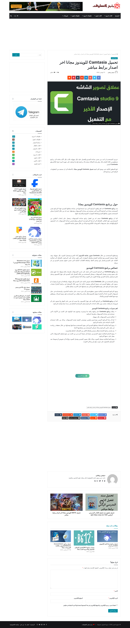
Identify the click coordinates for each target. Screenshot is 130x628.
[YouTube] (39, 625)
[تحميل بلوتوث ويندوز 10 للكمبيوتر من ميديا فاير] (27, 327)
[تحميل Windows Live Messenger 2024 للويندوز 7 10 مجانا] (36, 263)
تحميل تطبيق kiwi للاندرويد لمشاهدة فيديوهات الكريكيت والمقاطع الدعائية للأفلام (22, 271)
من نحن (22, 624)
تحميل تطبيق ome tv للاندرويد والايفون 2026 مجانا (19, 190)
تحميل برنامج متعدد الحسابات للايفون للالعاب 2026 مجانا (19, 238)
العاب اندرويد (108, 16)
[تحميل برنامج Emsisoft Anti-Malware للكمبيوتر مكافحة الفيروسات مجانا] (60, 536)
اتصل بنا (27, 624)
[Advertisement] (65, 34)
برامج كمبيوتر (107, 54)
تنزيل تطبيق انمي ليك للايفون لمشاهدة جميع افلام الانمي (20, 209)
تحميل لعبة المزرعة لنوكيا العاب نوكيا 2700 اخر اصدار (35, 219)
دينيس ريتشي (111, 72)
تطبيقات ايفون (76, 16)
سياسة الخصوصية (14, 624)
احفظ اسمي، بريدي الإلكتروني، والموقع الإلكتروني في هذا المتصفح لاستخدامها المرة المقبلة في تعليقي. (89, 605)
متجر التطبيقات (86, 624)
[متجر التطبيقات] (106, 5)
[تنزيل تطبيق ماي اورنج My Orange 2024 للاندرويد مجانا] (36, 281)
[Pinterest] (42, 625)
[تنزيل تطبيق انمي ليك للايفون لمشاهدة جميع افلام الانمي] (19, 202)
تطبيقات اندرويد (87, 16)
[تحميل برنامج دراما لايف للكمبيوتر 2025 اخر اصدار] (107, 536)
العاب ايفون (98, 16)
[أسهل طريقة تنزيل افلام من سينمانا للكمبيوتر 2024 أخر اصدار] (17, 327)
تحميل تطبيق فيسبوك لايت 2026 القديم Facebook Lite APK (36, 190)
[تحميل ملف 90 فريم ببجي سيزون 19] (36, 289)
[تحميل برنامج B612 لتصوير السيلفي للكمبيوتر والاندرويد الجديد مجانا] (84, 537)
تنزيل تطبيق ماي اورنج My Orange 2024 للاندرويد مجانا (21, 279)
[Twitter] (44, 625)
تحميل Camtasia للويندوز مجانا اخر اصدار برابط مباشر (99, 407)
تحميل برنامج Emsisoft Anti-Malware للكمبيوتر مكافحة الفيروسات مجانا (62, 545)
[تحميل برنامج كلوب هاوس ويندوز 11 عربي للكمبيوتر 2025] (37, 327)
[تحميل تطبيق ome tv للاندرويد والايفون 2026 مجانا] (19, 183)
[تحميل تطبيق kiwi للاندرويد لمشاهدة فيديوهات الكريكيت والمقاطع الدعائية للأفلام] (36, 272)
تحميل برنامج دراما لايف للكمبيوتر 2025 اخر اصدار (108, 545)
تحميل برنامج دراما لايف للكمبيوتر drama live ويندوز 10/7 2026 (35, 240)
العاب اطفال (37, 145)
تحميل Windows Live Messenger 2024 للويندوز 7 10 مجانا (21, 262)
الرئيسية (117, 16)
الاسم (116, 591)
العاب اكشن (37, 161)
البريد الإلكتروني (113, 598)
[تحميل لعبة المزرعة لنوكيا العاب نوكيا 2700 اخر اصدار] (35, 207)
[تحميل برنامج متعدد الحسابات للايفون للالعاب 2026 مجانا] (19, 231)
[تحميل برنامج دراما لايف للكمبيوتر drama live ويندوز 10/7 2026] (35, 232)
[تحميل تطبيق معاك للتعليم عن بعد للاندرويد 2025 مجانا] (17, 319)
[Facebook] (46, 625)
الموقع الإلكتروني (78, 598)
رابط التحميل (81, 376)
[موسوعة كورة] (46, 6)
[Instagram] (37, 625)
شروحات (65, 16)
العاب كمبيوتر (36, 148)
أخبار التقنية (37, 164)
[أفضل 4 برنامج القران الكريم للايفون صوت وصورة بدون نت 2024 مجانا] (36, 298)
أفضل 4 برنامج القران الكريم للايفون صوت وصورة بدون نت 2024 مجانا (22, 297)
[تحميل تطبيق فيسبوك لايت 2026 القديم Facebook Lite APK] (35, 183)
